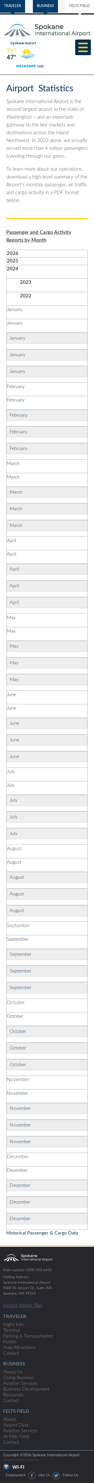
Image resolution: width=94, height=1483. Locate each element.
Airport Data (15, 1425)
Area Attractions (19, 1347)
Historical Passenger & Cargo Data (42, 1233)
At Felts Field (16, 1436)
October (15, 1016)
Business (14, 1364)
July (11, 785)
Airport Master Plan (23, 1305)
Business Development (26, 1389)
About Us (12, 1372)
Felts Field (16, 1411)
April (12, 540)
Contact (11, 1353)
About (9, 1419)
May (11, 617)
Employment (16, 1475)
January (15, 309)
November (17, 1093)
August (14, 862)
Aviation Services (20, 1383)
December (17, 1170)
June (11, 694)
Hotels (9, 1342)
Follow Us (70, 1475)
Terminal (11, 1330)
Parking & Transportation (28, 1336)
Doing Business (18, 1378)
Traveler (14, 1316)
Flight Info (13, 1324)
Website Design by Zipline (21, 1459)
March (13, 463)
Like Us (44, 1475)
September (17, 939)
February (16, 386)
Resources (13, 1395)
